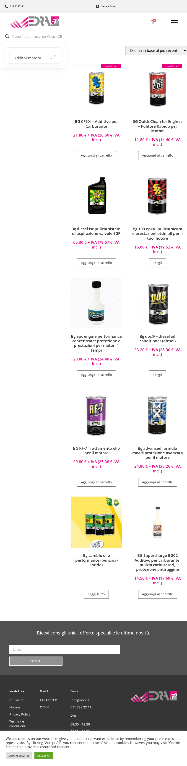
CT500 (44, 707)
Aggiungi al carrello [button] (96, 155)
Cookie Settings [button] (18, 755)
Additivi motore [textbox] (32, 58)
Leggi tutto (96, 594)
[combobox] (33, 56)
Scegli (157, 263)
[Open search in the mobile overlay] (93, 36)
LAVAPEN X (48, 700)
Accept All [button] (43, 755)
